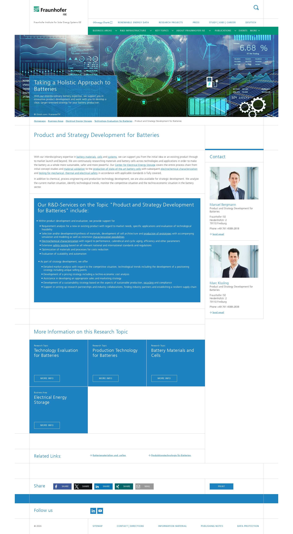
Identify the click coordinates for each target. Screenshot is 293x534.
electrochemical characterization (179, 168)
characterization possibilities (108, 236)
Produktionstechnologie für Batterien (171, 455)
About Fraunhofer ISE (190, 30)
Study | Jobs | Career (222, 22)
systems (112, 156)
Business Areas (102, 30)
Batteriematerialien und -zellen (109, 455)
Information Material (172, 526)
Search (256, 8)
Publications (223, 30)
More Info (47, 378)
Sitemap (98, 526)
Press (196, 22)
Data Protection (248, 526)
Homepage (40, 121)
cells (99, 156)
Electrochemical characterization (60, 241)
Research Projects (171, 22)
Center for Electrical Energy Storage (135, 164)
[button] (62, 486)
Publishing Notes (212, 526)
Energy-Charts (102, 22)
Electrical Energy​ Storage (79, 121)
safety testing (60, 245)
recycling (149, 282)
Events (243, 30)
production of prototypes (157, 233)
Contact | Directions (130, 526)
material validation (74, 168)
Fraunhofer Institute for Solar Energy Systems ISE (57, 22)
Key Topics (162, 30)
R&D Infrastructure (133, 30)
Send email (218, 234)
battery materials (86, 156)
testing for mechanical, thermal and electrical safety (68, 173)
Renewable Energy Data (133, 22)
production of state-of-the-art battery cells (117, 168)
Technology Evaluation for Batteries (113, 121)
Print (221, 486)
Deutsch (251, 22)
